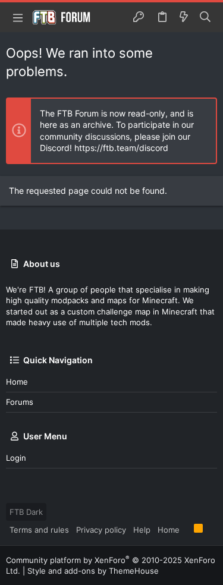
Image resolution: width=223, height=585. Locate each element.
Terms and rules (39, 529)
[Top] (186, 529)
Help (141, 529)
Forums (19, 402)
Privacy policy (101, 529)
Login (16, 458)
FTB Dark (26, 512)
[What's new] (184, 17)
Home (17, 381)
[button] (18, 17)
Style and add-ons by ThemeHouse (93, 570)
